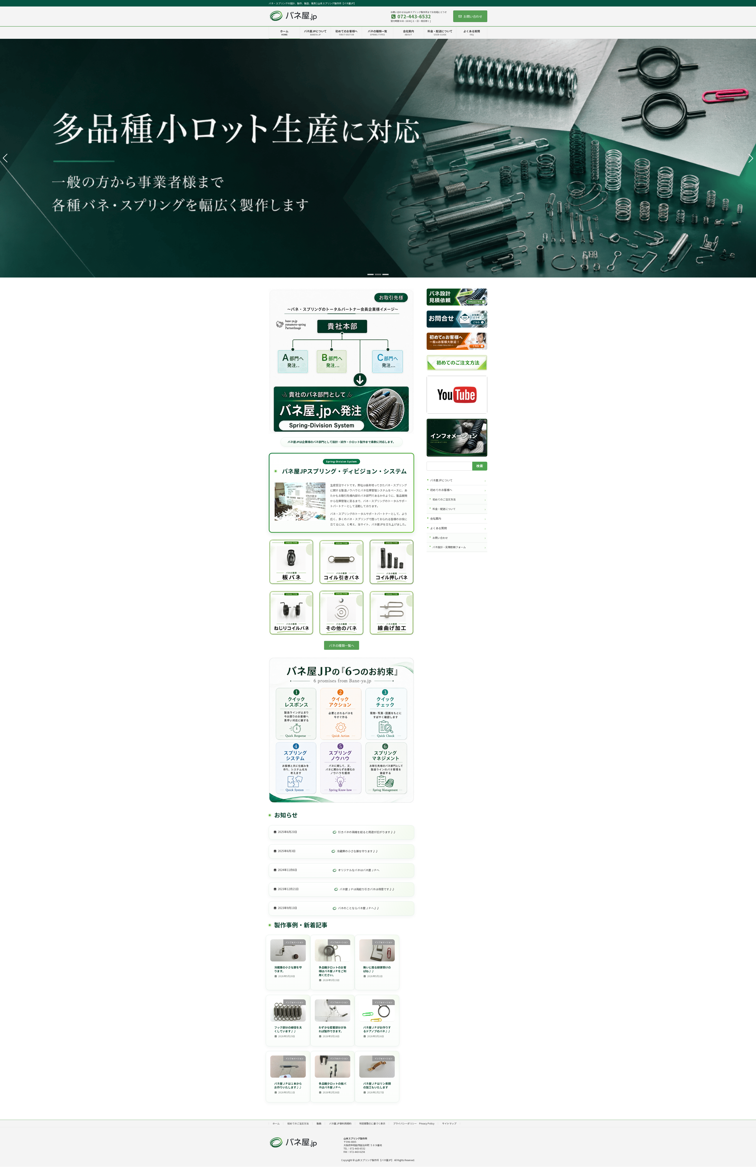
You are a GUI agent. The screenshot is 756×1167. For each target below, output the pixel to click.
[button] (370, 274)
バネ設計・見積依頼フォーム (449, 547)
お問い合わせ (472, 16)
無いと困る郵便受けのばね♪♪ (377, 969)
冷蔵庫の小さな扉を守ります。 (288, 969)
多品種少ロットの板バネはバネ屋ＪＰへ (332, 1085)
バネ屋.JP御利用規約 (340, 1123)
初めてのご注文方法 (444, 499)
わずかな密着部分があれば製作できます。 (332, 1029)
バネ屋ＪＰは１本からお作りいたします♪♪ (288, 1085)
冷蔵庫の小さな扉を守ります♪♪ (357, 851)
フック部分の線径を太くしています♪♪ (288, 1029)
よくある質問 (438, 528)
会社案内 (435, 519)
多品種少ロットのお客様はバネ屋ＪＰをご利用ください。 (332, 971)
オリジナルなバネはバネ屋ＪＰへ (358, 870)
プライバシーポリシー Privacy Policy (413, 1123)
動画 (319, 1123)
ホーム (276, 1123)
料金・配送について (444, 509)
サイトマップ (449, 1123)
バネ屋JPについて (441, 480)
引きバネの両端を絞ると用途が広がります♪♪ (367, 832)
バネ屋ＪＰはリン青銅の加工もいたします (377, 1085)
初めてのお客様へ (441, 490)
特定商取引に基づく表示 (372, 1123)
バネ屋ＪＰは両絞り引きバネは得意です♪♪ (367, 889)
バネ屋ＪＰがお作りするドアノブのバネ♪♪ (377, 1029)
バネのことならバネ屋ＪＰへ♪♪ (358, 908)
